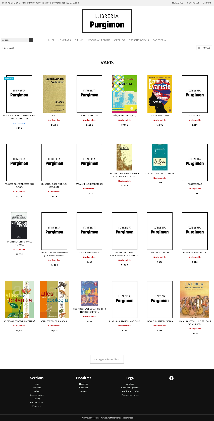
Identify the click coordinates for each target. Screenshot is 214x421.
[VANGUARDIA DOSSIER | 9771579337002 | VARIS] (159, 231)
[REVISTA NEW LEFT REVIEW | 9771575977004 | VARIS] (194, 231)
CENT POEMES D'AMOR (89, 253)
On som (207, 3)
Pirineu (80, 40)
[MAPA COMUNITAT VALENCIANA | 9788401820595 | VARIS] (159, 299)
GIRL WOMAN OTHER (159, 115)
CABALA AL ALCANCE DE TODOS (89, 184)
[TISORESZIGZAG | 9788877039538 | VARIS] (194, 162)
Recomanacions (99, 40)
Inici (51, 40)
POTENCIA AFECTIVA (89, 115)
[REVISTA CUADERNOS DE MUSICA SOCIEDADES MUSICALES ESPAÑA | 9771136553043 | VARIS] (124, 157)
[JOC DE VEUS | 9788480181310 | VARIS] (194, 94)
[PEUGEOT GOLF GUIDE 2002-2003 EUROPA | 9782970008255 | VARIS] (19, 162)
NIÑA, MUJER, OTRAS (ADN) (124, 115)
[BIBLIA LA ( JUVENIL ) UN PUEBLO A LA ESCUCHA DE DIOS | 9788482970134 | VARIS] (194, 299)
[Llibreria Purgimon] (107, 21)
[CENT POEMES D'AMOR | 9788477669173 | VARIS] (89, 231)
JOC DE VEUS (194, 115)
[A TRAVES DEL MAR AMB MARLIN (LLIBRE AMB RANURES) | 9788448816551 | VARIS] (54, 231)
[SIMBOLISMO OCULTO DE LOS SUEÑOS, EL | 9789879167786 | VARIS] (54, 162)
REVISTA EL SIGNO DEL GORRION (159, 173)
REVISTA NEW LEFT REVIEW (194, 253)
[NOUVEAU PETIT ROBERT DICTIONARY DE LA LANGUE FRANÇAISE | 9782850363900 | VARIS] (124, 231)
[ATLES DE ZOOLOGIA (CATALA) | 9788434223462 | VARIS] (54, 299)
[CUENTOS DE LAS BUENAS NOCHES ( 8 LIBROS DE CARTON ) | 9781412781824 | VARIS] (89, 293)
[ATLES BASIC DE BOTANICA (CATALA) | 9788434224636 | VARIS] (19, 299)
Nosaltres (177, 3)
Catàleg (119, 40)
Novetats (64, 40)
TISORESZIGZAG (195, 184)
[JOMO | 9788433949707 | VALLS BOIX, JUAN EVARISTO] (54, 94)
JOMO (54, 115)
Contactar (193, 3)
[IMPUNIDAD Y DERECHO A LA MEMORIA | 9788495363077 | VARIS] (19, 225)
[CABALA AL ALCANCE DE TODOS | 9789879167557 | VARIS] (89, 162)
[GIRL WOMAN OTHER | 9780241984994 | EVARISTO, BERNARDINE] (159, 94)
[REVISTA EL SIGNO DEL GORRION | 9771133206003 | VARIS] (159, 157)
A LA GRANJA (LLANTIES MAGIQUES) (124, 321)
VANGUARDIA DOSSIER (159, 253)
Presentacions (139, 40)
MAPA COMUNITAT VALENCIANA (159, 321)
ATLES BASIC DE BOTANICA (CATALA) (19, 321)
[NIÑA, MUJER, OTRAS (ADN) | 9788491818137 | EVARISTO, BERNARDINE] (124, 94)
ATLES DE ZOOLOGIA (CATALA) (54, 321)
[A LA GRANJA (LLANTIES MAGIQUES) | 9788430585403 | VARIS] (124, 299)
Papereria (159, 40)
